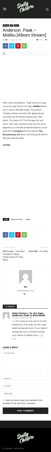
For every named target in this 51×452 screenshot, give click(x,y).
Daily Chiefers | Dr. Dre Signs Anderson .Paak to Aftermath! (28, 314)
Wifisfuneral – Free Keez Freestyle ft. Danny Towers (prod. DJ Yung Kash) (14, 255)
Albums (13, 21)
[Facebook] (5, 46)
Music (16, 25)
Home (5, 21)
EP (11, 25)
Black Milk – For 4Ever (38, 251)
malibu (27, 219)
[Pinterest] (18, 46)
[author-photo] (25, 283)
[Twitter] (11, 46)
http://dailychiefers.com (25, 291)
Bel (6, 40)
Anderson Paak (16, 219)
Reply (14, 339)
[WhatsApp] (24, 46)
